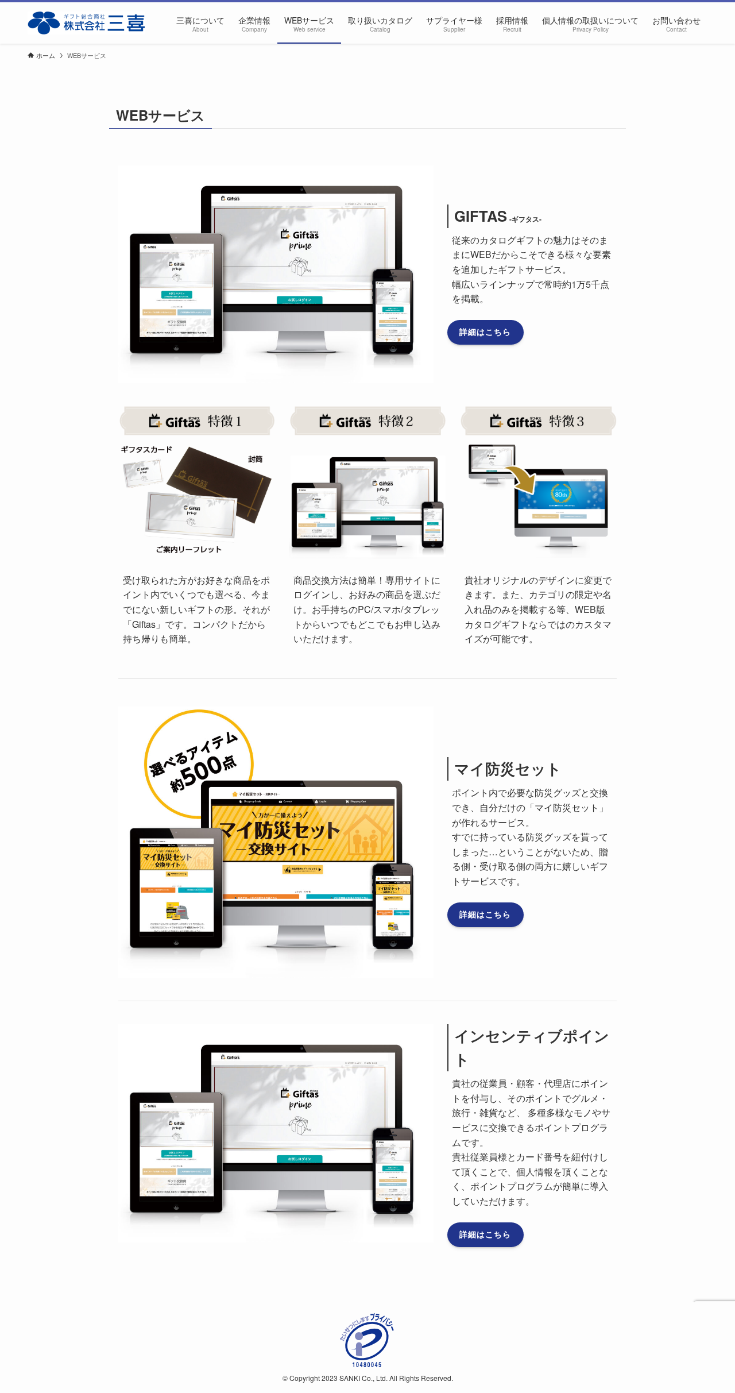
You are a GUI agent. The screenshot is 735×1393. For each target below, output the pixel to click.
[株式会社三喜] (86, 22)
